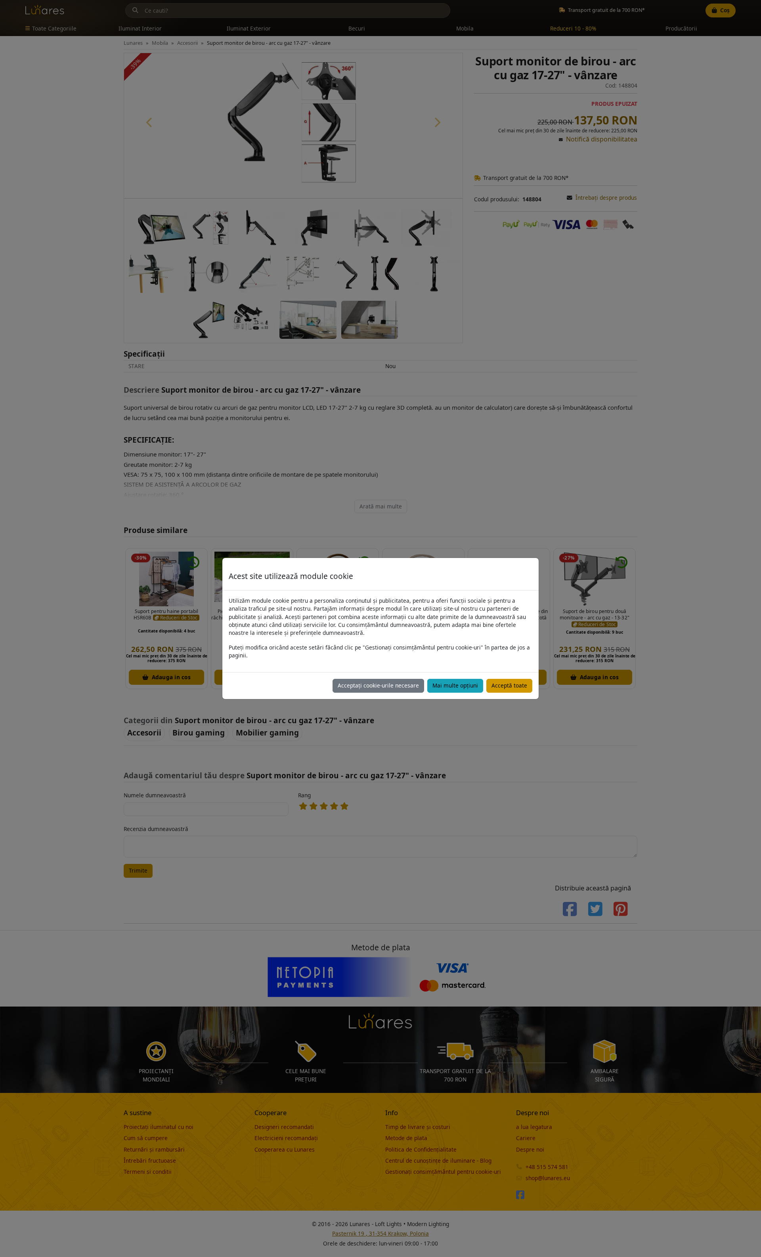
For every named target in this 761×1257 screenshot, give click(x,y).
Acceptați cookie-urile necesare (378, 685)
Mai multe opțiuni (455, 685)
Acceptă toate (509, 685)
